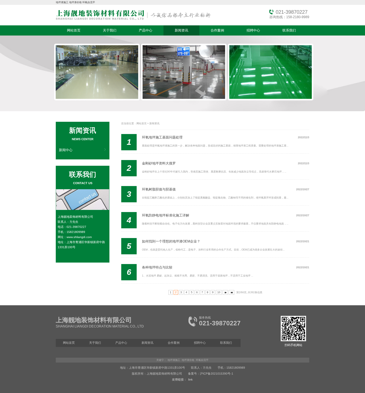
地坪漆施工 (62, 2)
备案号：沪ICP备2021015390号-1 (210, 373)
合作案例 (217, 30)
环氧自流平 (88, 2)
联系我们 (289, 30)
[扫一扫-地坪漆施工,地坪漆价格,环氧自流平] (293, 340)
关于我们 (109, 30)
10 (218, 292)
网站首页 (73, 30)
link (190, 379)
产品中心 (145, 30)
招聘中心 (253, 30)
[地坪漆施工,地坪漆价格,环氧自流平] (133, 20)
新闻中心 (65, 150)
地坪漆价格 (75, 2)
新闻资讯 (181, 30)
